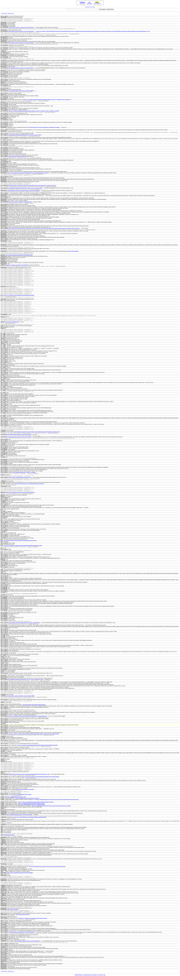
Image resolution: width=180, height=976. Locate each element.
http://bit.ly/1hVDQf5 (51, 35)
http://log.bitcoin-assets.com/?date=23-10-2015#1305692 (21, 932)
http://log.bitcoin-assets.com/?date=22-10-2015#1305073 (21, 68)
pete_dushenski (4, 26)
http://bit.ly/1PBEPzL (10, 128)
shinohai (3, 316)
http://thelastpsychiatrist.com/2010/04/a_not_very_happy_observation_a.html (26, 679)
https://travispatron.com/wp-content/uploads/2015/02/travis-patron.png (41, 44)
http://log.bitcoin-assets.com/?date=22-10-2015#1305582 (60, 846)
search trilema (102, 9)
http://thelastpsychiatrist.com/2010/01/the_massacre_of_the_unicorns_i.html (25, 188)
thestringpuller (4, 314)
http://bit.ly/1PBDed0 (43, 100)
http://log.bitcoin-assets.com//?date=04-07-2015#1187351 (21, 27)
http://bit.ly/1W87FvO (16, 790)
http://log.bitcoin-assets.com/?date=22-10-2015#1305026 (21, 31)
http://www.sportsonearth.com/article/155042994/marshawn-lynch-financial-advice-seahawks (28, 172)
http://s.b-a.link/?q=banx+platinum (24, 833)
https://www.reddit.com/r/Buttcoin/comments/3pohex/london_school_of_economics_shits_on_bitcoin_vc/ (47, 99)
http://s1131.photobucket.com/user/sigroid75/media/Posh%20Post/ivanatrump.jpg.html (23, 545)
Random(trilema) (78, 974)
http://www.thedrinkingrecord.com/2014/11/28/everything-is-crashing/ (38, 802)
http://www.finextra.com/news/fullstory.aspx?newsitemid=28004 (20, 695)
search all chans (110, 9)
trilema (97, 2)
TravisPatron (4, 60)
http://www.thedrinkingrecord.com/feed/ (25, 789)
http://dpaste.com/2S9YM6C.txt (29, 458)
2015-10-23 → (11, 13)
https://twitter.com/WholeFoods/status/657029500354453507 (19, 254)
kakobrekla (3, 286)
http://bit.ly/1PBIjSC (28, 203)
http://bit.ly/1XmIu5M (10, 484)
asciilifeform (82, 2)
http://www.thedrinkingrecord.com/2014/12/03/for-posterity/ (31, 803)
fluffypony (3, 492)
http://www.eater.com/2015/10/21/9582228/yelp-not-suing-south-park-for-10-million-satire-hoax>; (116, 132)
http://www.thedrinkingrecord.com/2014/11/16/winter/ (27, 798)
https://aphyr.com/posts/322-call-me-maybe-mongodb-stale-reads (20, 492)
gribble (2, 132)
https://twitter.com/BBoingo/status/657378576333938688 (20, 872)
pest (89, 2)
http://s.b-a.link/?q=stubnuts (20, 121)
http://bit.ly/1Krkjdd (35, 478)
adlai (2, 827)
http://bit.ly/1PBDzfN (50, 112)
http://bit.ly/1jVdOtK (60, 266)
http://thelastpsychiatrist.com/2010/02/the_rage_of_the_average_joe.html (25, 134)
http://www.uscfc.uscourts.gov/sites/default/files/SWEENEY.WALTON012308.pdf (40, 776)
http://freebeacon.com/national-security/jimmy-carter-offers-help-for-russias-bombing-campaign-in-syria (37, 431)
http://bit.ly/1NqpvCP (49, 735)
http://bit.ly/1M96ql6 (17, 836)
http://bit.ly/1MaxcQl (28, 252)
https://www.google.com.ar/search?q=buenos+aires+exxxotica (33, 918)
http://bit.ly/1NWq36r (53, 433)
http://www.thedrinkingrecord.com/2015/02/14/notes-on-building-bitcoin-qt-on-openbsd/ (51, 805)
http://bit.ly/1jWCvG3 (28, 493)
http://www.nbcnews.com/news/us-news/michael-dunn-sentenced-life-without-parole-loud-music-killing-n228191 (34, 733)
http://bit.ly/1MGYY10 (33, 623)
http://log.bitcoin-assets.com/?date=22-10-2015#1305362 (18, 436)
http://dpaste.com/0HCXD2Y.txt (29, 593)
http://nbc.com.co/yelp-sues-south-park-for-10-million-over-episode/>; (51, 132)
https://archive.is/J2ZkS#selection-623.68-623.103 (20, 477)
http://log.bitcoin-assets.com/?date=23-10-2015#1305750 (27, 941)
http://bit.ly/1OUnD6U (11, 296)
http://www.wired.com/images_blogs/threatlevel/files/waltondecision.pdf (30, 817)
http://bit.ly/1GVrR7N (36, 189)
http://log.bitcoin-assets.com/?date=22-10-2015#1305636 (19, 814)
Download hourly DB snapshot (90, 974)
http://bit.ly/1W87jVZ (31, 778)
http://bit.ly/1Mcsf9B (44, 680)
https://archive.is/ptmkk (73, 251)
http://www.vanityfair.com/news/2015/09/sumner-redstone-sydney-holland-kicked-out (28, 716)
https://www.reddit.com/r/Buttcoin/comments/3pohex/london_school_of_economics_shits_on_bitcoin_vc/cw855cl (33, 110)
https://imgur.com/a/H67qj (13, 909)
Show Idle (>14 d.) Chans (90, 6)
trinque (2, 656)
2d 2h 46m (89, 3)
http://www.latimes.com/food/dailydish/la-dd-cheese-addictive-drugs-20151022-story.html (37, 745)
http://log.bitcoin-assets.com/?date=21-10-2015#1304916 (21, 90)
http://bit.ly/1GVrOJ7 (46, 191)
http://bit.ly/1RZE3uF (42, 697)
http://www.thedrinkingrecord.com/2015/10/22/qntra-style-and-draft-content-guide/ (47, 866)
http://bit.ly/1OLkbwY (43, 717)
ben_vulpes (3, 333)
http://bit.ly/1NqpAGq (46, 746)
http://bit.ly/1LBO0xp (34, 136)
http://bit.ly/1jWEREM (33, 546)
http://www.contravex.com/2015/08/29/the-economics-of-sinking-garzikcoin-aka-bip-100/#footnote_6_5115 (126, 31)
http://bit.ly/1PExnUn (10, 818)
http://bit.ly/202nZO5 (30, 919)
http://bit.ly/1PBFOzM (36, 157)
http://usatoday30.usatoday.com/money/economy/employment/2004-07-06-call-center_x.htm (29, 774)
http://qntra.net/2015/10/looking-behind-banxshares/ (34, 704)
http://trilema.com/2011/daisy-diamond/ (17, 156)
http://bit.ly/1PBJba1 (90, 229)
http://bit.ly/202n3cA (24, 910)
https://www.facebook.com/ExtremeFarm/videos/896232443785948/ (19, 295)
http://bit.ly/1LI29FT (10, 323)
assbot (2, 18)
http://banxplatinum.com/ (8, 834)
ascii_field (3, 431)
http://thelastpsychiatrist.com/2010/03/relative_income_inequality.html (24, 622)
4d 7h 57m (82, 3)
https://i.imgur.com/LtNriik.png (12, 321)
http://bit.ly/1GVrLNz (51, 186)
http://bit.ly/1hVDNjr (74, 33)
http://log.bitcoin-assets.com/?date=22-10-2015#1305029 (21, 42)
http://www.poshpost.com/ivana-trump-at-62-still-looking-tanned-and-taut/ (20, 540)
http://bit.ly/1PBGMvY (38, 174)
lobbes (2, 455)
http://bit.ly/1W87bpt (30, 775)
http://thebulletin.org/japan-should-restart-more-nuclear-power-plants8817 (23, 190)
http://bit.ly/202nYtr (10, 915)
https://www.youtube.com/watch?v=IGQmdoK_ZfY (20, 201)
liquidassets (3, 70)
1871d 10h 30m (96, 3)
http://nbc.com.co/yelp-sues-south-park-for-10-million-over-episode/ (45, 127)
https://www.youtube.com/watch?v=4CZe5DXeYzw (17, 265)
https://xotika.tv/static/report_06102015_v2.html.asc (24, 472)
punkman (3, 254)
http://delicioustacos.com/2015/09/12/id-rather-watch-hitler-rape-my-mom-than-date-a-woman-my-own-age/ (32, 185)
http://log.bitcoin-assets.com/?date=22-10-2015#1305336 (18, 434)
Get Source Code (101, 974)
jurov (2, 295)
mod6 (2, 325)
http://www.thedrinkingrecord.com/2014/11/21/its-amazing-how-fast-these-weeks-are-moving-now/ (57, 799)
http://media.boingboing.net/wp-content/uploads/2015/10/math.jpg (29, 483)
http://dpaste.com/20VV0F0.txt (23, 914)
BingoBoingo (4, 17)
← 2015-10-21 (4, 13)
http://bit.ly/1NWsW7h (33, 473)
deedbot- (3, 474)
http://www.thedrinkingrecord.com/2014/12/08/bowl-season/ (31, 804)
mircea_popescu (4, 16)
